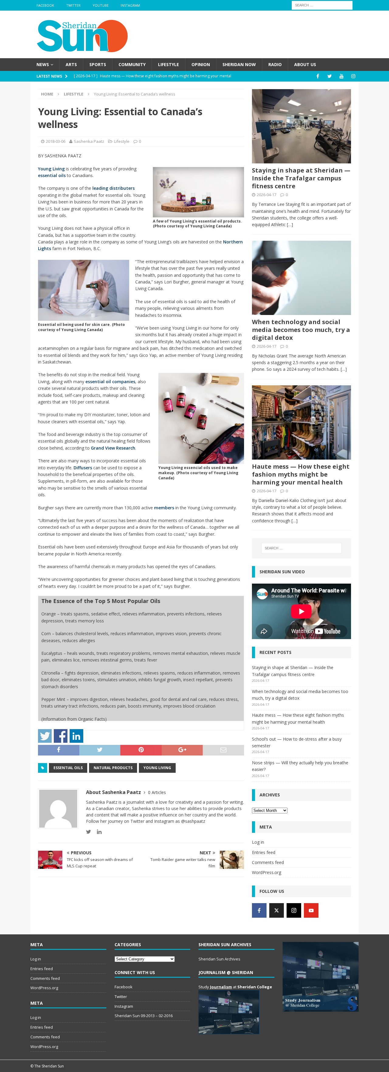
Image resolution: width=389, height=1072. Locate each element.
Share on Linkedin (76, 736)
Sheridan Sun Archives (219, 959)
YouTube (100, 5)
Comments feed (268, 862)
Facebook (45, 5)
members (164, 508)
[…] (290, 224)
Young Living (51, 169)
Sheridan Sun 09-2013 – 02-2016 (144, 1015)
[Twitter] (329, 76)
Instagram (130, 5)
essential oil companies (110, 381)
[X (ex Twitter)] (276, 910)
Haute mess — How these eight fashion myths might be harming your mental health (300, 474)
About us (305, 64)
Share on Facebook (60, 736)
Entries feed (263, 852)
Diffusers (83, 468)
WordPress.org (266, 872)
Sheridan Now (239, 64)
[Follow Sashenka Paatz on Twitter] (88, 832)
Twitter (73, 5)
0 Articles (157, 792)
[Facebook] (317, 76)
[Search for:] (322, 5)
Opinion (200, 64)
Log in (258, 842)
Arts (71, 64)
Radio (275, 64)
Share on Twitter (45, 736)
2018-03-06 (55, 141)
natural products (113, 767)
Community (132, 64)
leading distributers (113, 188)
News (42, 64)
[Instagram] (353, 76)
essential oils (52, 175)
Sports (97, 64)
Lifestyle (168, 64)
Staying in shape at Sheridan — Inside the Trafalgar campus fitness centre (301, 178)
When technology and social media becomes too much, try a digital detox (301, 330)
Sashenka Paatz (89, 141)
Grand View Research (113, 448)
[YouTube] (341, 76)
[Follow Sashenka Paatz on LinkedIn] (97, 832)
